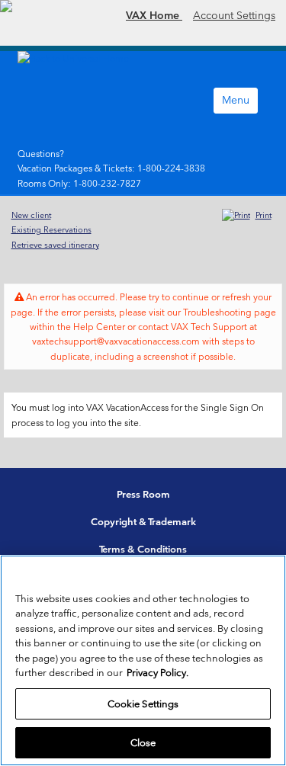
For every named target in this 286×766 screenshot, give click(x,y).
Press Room (143, 494)
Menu (235, 100)
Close (143, 742)
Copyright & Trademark (143, 521)
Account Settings (234, 15)
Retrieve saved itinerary (55, 244)
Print (263, 215)
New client (31, 215)
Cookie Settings (143, 703)
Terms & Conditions (143, 549)
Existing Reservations (51, 229)
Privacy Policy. (157, 672)
